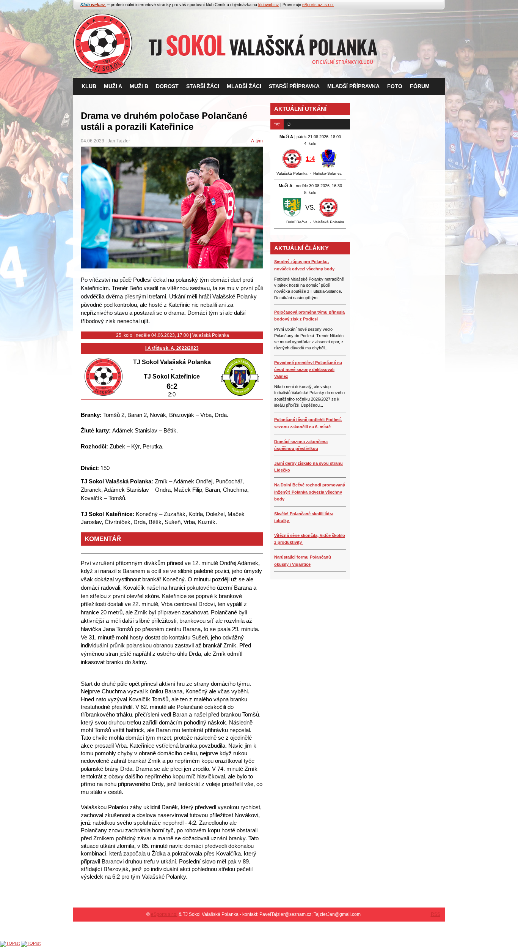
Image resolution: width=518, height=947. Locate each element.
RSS (435, 914)
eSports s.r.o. (164, 914)
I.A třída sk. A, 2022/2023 (172, 348)
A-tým (257, 140)
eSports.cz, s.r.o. (318, 4)
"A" (277, 124)
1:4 (310, 159)
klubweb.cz (268, 4)
